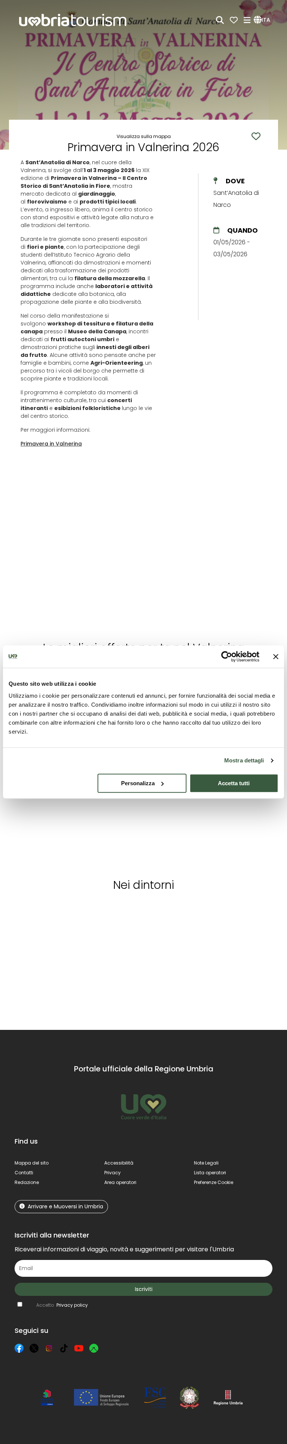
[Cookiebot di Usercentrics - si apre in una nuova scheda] (226, 656)
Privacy (112, 1172)
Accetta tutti (234, 783)
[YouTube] (78, 1348)
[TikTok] (63, 1348)
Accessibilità (118, 1163)
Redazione (27, 1182)
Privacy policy (72, 1305)
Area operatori (120, 1182)
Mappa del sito (32, 1163)
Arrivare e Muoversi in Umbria (65, 1206)
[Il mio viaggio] (234, 20)
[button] (263, 20)
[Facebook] (19, 1348)
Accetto (62, 1305)
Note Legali (206, 1163)
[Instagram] (48, 1348)
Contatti (24, 1172)
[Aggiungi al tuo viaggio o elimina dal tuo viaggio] (65, 911)
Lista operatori (210, 1172)
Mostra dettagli (244, 760)
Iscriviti (143, 1289)
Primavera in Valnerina (51, 443)
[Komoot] (93, 1348)
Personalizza (138, 783)
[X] (34, 1348)
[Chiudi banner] (275, 656)
